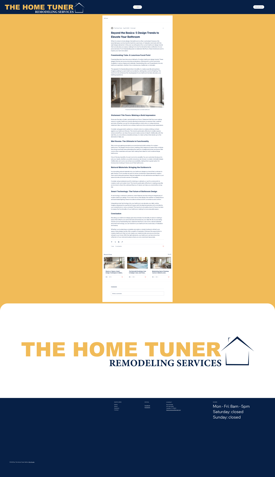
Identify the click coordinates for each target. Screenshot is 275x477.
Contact (116, 410)
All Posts (106, 18)
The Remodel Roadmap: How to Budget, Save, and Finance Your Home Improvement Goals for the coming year (137, 272)
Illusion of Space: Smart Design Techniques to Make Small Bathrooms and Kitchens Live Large (114, 272)
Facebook (147, 405)
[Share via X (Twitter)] (115, 242)
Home (116, 404)
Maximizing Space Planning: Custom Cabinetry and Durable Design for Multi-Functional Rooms (160, 272)
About (116, 406)
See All (169, 254)
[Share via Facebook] (111, 242)
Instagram (147, 407)
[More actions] (163, 28)
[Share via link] (122, 242)
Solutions (116, 408)
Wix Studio (31, 462)
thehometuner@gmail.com (173, 410)
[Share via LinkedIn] (118, 242)
